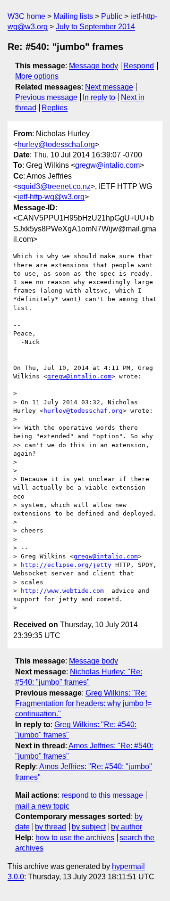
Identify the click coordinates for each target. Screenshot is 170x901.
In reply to (99, 97)
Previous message (46, 97)
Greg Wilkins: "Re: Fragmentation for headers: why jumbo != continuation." (83, 703)
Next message (109, 87)
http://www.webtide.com (62, 590)
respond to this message (102, 795)
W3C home (26, 16)
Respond (138, 66)
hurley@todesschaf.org (56, 144)
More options (37, 76)
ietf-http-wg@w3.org (51, 197)
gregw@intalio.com (107, 165)
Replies (55, 108)
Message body (93, 66)
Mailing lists (73, 16)
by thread (50, 827)
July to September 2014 (95, 27)
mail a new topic (42, 806)
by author (126, 827)
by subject (89, 827)
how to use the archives (74, 838)
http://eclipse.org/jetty (66, 564)
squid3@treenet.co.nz (54, 186)
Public (111, 16)
